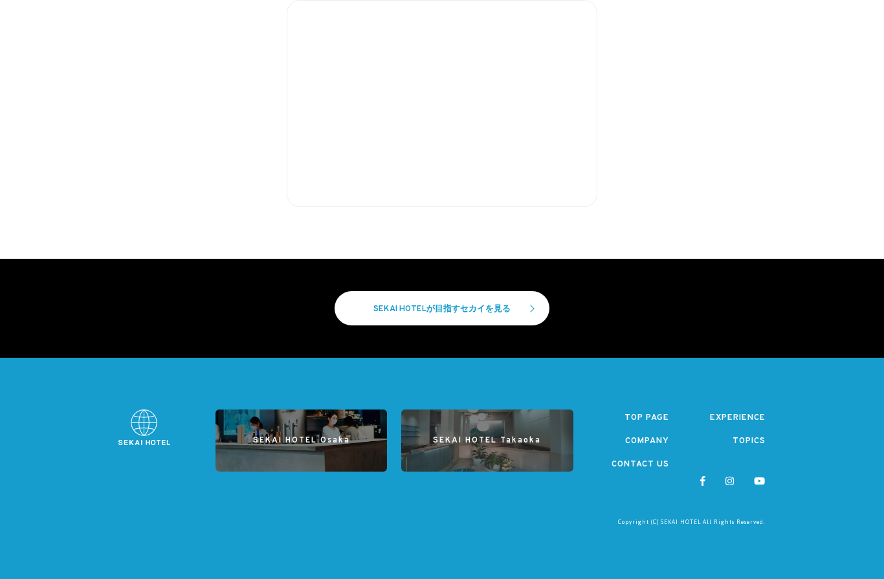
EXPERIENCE (738, 418)
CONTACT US (640, 464)
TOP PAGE (646, 418)
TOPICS (749, 441)
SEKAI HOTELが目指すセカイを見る (442, 309)
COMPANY (647, 441)
